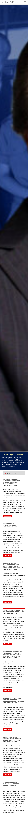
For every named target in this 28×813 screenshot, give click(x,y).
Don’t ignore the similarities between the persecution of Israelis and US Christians (13, 565)
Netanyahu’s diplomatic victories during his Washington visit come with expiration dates (12, 654)
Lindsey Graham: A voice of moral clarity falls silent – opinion (12, 739)
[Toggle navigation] (25, 2)
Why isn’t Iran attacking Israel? (10, 524)
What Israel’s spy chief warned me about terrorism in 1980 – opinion (13, 700)
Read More (7, 516)
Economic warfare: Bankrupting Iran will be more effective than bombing (12, 481)
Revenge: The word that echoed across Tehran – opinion (11, 784)
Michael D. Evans (9, 2)
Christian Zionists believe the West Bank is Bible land (14, 610)
